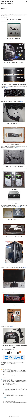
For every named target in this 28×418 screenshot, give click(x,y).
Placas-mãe (7, 363)
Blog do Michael (7, 1)
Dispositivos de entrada (14, 362)
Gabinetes (2, 363)
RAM (9, 363)
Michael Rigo (6, 383)
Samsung (13, 363)
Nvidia (4, 363)
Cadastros (4, 379)
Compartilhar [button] (3, 364)
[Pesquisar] (25, 1)
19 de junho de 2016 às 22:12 (8, 369)
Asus (8, 362)
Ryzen (11, 363)
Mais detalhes (11, 41)
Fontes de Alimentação (21, 362)
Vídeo (15, 363)
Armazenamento (5, 362)
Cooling (10, 362)
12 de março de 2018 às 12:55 (9, 379)
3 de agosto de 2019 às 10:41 (11, 401)
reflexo (3, 369)
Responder (4, 397)
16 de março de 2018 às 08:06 (11, 383)
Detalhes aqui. (17, 21)
